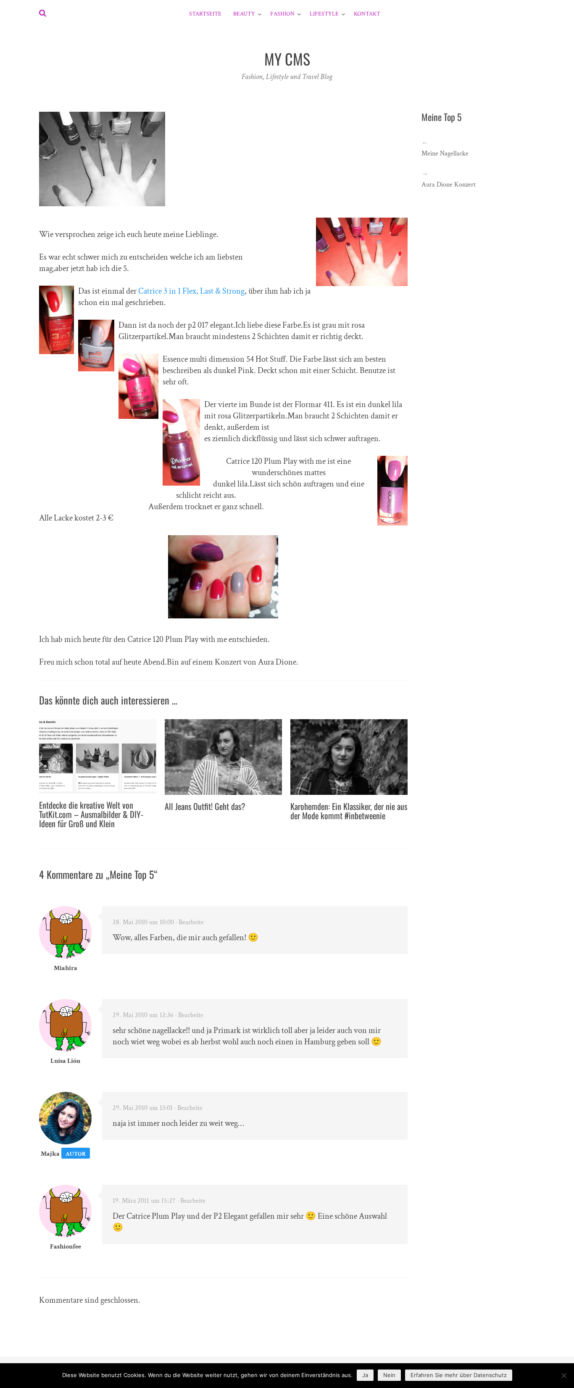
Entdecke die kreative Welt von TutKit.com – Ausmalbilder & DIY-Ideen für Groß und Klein (91, 814)
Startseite (205, 14)
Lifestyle (324, 14)
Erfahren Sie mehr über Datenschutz (459, 1375)
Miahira (65, 968)
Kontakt (367, 14)
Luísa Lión (65, 1061)
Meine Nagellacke (445, 153)
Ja (365, 1375)
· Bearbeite (190, 922)
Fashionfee (65, 1246)
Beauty (244, 14)
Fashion (282, 14)
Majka (50, 1153)
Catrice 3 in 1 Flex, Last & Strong (191, 291)
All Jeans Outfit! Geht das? (205, 806)
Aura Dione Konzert (448, 184)
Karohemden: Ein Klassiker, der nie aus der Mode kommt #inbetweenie (348, 811)
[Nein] (563, 1375)
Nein (389, 1375)
